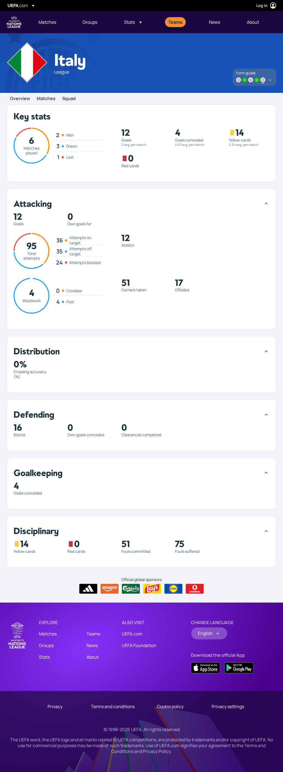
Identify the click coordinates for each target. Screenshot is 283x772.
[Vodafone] (195, 589)
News (92, 645)
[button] (132, 22)
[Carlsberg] (131, 589)
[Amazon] (110, 589)
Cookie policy (170, 706)
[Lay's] (152, 589)
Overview (20, 98)
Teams (93, 634)
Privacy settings (228, 706)
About (93, 657)
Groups (46, 645)
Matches (46, 98)
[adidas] (88, 589)
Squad (69, 98)
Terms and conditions (113, 706)
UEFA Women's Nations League (14, 22)
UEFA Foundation (139, 645)
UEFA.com (132, 634)
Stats (44, 657)
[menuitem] (53, 22)
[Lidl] (173, 589)
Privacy (55, 706)
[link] (47, 22)
